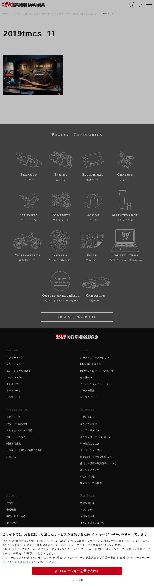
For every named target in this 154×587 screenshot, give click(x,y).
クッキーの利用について (19, 561)
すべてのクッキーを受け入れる (77, 571)
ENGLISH (77, 580)
